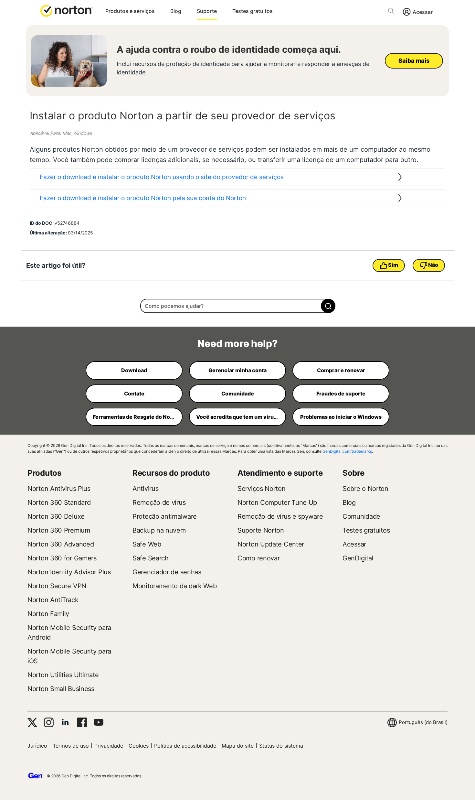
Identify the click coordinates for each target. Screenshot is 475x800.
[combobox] (237, 306)
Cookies (139, 745)
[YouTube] (98, 722)
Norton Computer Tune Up (277, 502)
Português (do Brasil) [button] (423, 722)
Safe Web (146, 544)
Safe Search (150, 558)
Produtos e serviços (130, 11)
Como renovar (259, 558)
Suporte (207, 11)
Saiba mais (413, 60)
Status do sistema (281, 745)
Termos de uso (71, 745)
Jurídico (37, 745)
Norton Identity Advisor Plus (69, 572)
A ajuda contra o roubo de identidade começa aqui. (229, 49)
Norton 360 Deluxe (56, 516)
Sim (393, 265)
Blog (175, 11)
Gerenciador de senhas (166, 572)
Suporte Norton (261, 530)
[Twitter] (32, 722)
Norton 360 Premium (58, 530)
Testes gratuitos (252, 11)
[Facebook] (82, 722)
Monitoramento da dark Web (174, 586)
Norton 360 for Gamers (62, 558)
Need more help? (237, 343)
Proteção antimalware (164, 516)
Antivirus (145, 488)
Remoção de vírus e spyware (280, 516)
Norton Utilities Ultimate (63, 675)
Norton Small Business (60, 689)
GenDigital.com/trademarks (347, 451)
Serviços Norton (262, 488)
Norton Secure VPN (56, 586)
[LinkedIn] (65, 722)
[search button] (392, 11)
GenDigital (358, 558)
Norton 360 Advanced (60, 544)
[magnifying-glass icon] (328, 306)
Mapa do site (238, 745)
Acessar (423, 12)
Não (433, 265)
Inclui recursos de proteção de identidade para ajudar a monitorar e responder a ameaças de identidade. (243, 68)
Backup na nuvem (159, 530)
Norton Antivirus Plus (58, 488)
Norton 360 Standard (58, 502)
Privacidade (108, 745)
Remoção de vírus (158, 502)
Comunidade (361, 516)
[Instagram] (49, 722)
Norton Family (48, 614)
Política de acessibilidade (185, 745)
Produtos (44, 473)
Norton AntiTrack (52, 600)
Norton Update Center (271, 544)
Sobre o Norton (365, 488)
